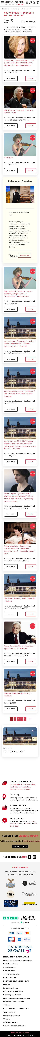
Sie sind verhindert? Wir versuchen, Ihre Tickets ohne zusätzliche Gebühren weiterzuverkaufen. (22, 787)
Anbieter (16, 9)
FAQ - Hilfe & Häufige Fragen (13, 991)
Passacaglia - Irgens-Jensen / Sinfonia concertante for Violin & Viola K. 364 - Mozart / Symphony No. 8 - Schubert (18, 497)
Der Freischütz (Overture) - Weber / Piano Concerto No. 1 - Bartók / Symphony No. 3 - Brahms (20, 343)
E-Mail (27, 824)
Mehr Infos (11, 78)
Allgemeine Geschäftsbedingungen (16, 998)
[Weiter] (30, 719)
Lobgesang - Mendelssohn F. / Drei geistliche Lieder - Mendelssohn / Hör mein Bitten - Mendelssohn (19, 63)
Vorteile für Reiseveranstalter (14, 1026)
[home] (14, 3)
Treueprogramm (9, 1012)
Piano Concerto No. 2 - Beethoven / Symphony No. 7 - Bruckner (20, 647)
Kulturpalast (9, 70)
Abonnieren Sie (20, 846)
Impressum (24, 1033)
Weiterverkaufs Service (11, 1016)
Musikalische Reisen (10, 964)
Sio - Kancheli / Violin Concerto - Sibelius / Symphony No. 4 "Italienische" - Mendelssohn (18, 293)
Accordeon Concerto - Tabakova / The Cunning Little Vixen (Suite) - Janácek (19, 393)
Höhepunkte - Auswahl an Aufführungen (18, 960)
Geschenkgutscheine (11, 974)
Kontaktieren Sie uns (11, 988)
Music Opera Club (9, 977)
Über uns (6, 985)
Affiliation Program (10, 1022)
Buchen (30, 78)
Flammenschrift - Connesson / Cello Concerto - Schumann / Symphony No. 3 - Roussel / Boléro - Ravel (20, 550)
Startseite (5, 9)
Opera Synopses (9, 967)
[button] (34, 2)
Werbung (6, 1019)
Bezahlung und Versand (12, 995)
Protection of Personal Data (13, 1002)
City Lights (8, 157)
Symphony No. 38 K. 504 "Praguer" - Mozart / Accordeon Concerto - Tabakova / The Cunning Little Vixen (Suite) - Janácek (20, 445)
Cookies (6, 1005)
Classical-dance (9, 971)
